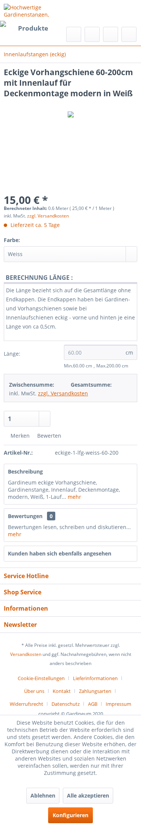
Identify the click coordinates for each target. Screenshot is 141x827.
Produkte (33, 28)
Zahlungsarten (95, 691)
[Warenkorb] (128, 34)
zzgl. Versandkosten (48, 216)
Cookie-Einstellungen (41, 678)
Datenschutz (66, 703)
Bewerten (48, 435)
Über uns (34, 691)
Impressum (118, 703)
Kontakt (62, 691)
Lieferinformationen (95, 678)
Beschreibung (25, 471)
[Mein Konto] (110, 34)
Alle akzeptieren (88, 795)
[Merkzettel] (92, 34)
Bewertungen (25, 516)
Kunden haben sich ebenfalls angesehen (59, 553)
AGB (92, 703)
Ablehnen (42, 795)
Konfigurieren (70, 815)
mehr (73, 496)
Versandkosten (25, 654)
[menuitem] (26, 28)
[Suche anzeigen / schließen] (73, 34)
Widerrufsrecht (26, 703)
